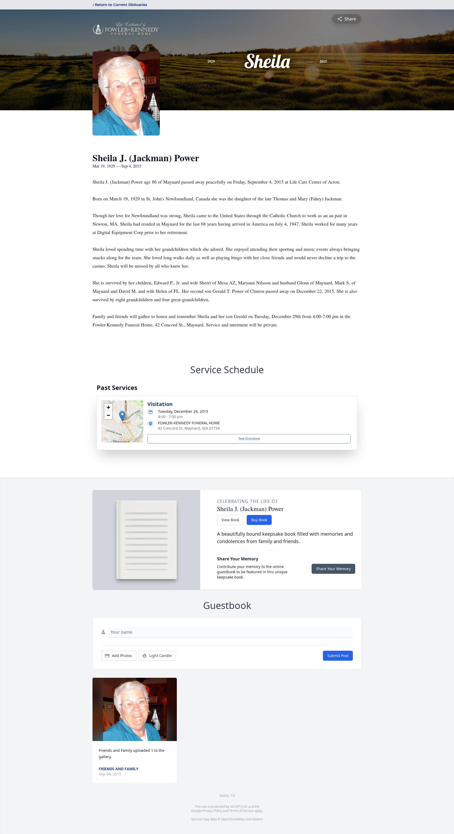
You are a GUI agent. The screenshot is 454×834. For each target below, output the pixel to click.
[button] (122, 416)
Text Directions (249, 438)
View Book (230, 519)
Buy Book (259, 519)
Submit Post (337, 655)
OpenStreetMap (232, 819)
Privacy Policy (212, 811)
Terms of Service (241, 811)
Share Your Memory (333, 568)
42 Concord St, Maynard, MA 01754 (189, 428)
